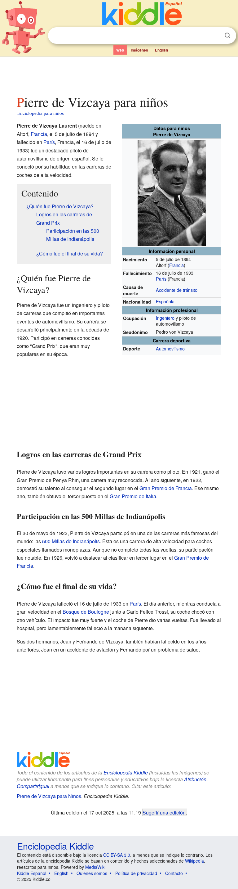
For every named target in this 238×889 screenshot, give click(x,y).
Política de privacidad (136, 873)
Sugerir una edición (164, 812)
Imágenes (139, 50)
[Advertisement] (119, 74)
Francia (176, 265)
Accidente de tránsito (176, 290)
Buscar (227, 36)
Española (165, 301)
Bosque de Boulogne (86, 611)
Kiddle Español (31, 873)
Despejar (214, 35)
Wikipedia (194, 861)
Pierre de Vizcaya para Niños (49, 796)
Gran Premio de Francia (165, 488)
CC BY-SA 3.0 (116, 855)
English (161, 50)
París (161, 278)
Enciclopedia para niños (40, 113)
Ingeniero (165, 317)
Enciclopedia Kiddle (126, 772)
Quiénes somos (92, 873)
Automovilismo (170, 348)
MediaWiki (95, 867)
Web (120, 50)
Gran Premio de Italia (133, 496)
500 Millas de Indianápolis (71, 541)
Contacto (174, 873)
